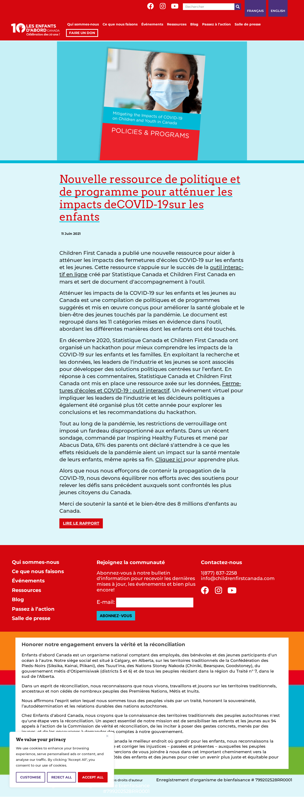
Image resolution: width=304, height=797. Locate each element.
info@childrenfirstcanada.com (238, 578)
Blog (194, 24)
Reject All (61, 777)
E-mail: (106, 602)
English (278, 11)
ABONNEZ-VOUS (116, 615)
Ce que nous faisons (120, 24)
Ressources (176, 24)
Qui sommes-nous (83, 24)
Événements (152, 24)
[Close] (109, 736)
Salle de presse (248, 24)
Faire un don (82, 33)
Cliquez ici (169, 459)
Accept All (92, 777)
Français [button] (255, 11)
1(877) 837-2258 (219, 573)
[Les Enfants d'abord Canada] (37, 28)
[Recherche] (237, 6)
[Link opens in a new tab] (150, 6)
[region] (62, 759)
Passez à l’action (216, 24)
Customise (30, 777)
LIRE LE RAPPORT (81, 523)
